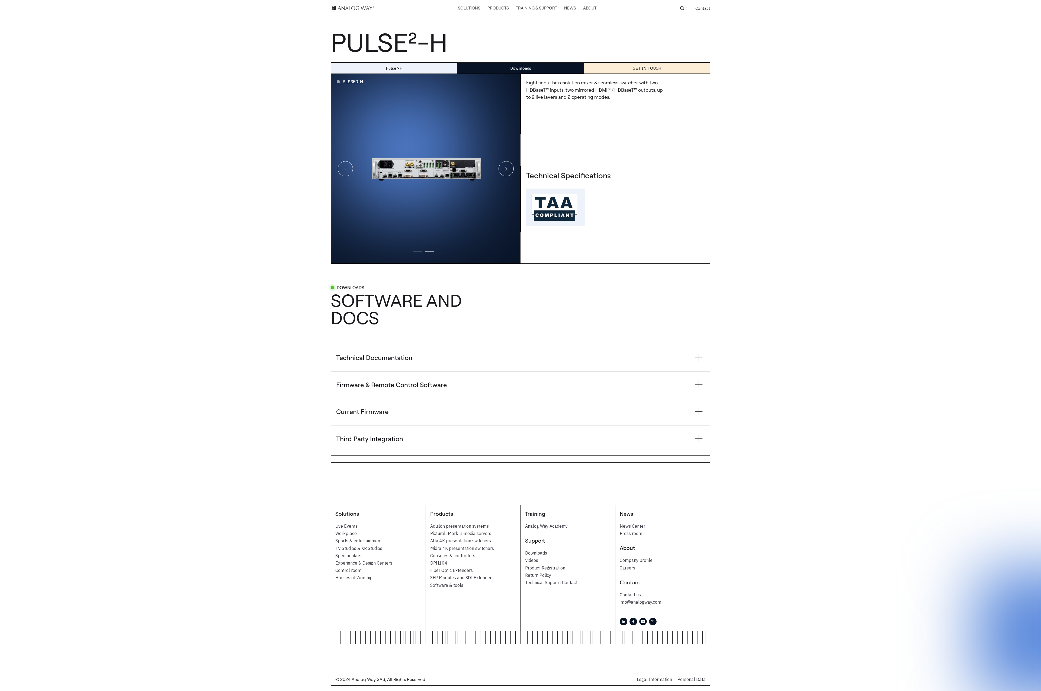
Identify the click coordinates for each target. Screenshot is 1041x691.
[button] (469, 8)
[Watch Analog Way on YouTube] (643, 621)
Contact (702, 8)
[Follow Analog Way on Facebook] (633, 621)
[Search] (682, 8)
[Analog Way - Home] (352, 8)
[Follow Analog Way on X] (653, 621)
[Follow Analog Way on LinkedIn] (623, 621)
